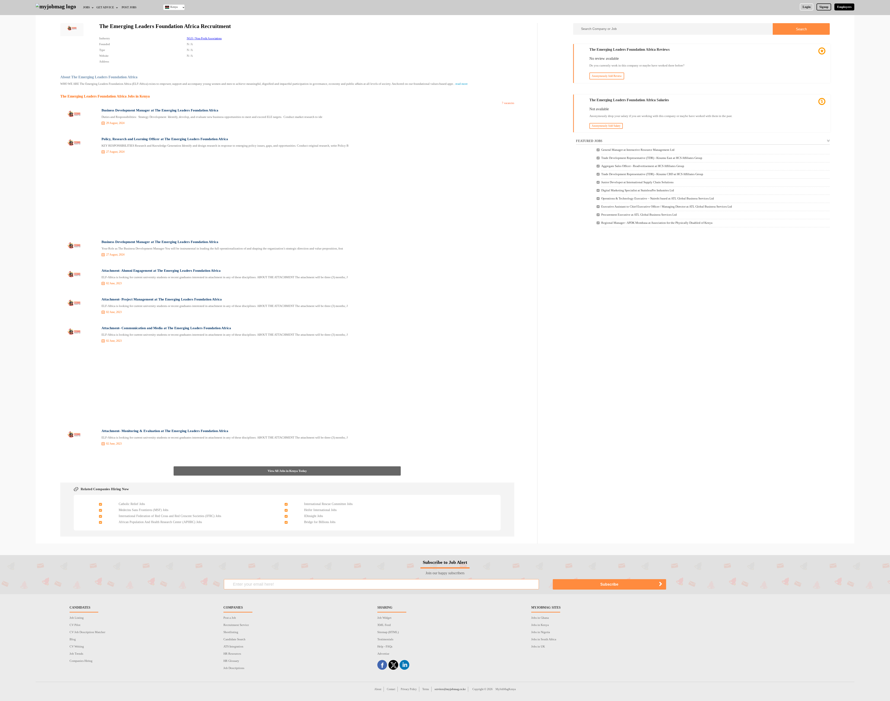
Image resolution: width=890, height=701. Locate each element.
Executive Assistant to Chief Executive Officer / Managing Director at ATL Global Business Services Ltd (666, 206)
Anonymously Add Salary (606, 125)
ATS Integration (233, 646)
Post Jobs (129, 7)
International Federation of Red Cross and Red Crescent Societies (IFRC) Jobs (170, 516)
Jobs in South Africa (543, 639)
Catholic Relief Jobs (132, 504)
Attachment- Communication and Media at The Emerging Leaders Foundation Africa (166, 328)
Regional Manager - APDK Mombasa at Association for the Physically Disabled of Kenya (656, 222)
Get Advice (105, 7)
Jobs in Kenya (540, 625)
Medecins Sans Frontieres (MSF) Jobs (143, 510)
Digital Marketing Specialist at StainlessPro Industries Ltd (637, 190)
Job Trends (76, 653)
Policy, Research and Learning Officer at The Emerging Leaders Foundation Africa (165, 139)
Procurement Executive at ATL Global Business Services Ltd (639, 214)
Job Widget (384, 617)
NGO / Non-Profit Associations (204, 38)
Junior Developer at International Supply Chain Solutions (637, 182)
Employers (844, 7)
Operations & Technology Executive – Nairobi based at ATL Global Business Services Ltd (657, 198)
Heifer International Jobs (320, 510)
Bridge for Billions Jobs (319, 522)
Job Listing (77, 617)
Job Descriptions (233, 668)
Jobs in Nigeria (540, 632)
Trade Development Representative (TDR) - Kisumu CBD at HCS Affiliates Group (652, 174)
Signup (823, 7)
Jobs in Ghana (540, 617)
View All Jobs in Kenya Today (287, 471)
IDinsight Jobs (313, 516)
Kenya (174, 7)
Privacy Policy (409, 689)
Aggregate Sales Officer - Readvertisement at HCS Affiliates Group (642, 166)
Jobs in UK (538, 646)
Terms (425, 689)
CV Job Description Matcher (87, 632)
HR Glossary (231, 661)
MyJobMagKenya (506, 689)
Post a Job (229, 617)
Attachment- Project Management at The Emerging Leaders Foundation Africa (162, 299)
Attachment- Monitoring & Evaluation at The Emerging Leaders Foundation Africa (165, 431)
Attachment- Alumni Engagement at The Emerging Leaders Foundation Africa (161, 270)
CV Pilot (75, 625)
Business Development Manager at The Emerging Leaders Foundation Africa (160, 110)
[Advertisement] (287, 197)
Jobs (86, 7)
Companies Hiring (81, 661)
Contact (391, 689)
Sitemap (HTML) (388, 632)
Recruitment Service (236, 625)
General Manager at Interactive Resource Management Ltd (637, 150)
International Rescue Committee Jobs (328, 504)
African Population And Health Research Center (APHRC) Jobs (160, 522)
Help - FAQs (384, 646)
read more (461, 83)
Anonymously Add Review (607, 76)
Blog (73, 639)
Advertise (383, 653)
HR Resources (232, 653)
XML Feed (384, 625)
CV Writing (77, 646)
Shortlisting (230, 632)
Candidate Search (234, 639)
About (377, 689)
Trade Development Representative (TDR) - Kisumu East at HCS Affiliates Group (651, 158)
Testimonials (385, 639)
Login (807, 7)
